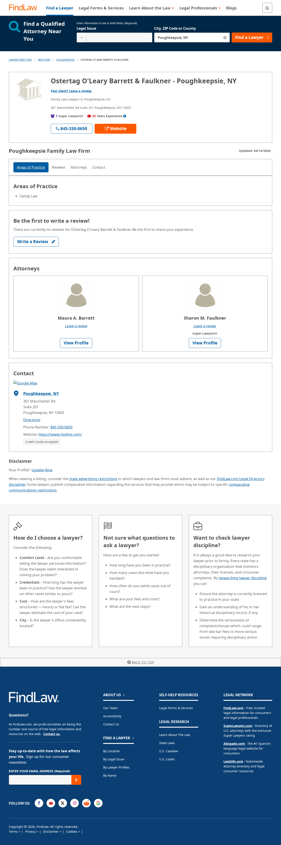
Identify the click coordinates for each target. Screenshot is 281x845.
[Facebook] (39, 803)
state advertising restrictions (93, 478)
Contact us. (51, 734)
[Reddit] (86, 803)
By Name (109, 775)
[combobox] (114, 37)
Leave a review (76, 326)
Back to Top (143, 662)
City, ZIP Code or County (175, 28)
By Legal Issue (113, 759)
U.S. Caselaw (168, 751)
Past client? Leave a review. (71, 91)
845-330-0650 (61, 427)
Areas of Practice (31, 167)
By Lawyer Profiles (116, 767)
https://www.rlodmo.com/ (60, 434)
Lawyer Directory (20, 59)
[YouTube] (51, 803)
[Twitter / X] (62, 803)
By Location (111, 751)
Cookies (72, 831)
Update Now (42, 470)
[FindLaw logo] (25, 8)
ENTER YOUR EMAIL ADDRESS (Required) (39, 771)
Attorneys (79, 167)
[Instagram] (74, 803)
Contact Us (111, 724)
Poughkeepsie (65, 59)
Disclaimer (51, 831)
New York (44, 59)
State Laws (167, 743)
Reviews (58, 167)
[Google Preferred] (98, 803)
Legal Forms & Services (176, 708)
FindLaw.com (233, 708)
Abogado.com (234, 743)
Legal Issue (86, 28)
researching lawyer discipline (242, 577)
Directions (31, 419)
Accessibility (112, 716)
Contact (98, 167)
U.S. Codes (167, 759)
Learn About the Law (174, 735)
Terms (14, 831)
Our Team (110, 708)
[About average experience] (124, 116)
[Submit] (76, 780)
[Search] (267, 8)
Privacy (30, 831)
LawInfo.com (233, 761)
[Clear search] (225, 37)
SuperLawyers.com (237, 726)
